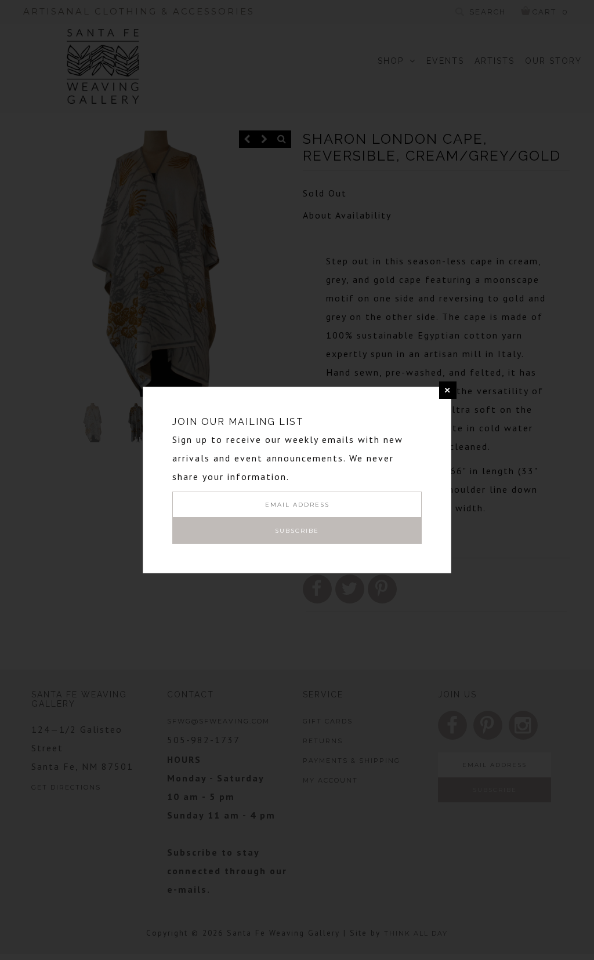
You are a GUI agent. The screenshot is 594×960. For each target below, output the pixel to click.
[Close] (448, 390)
